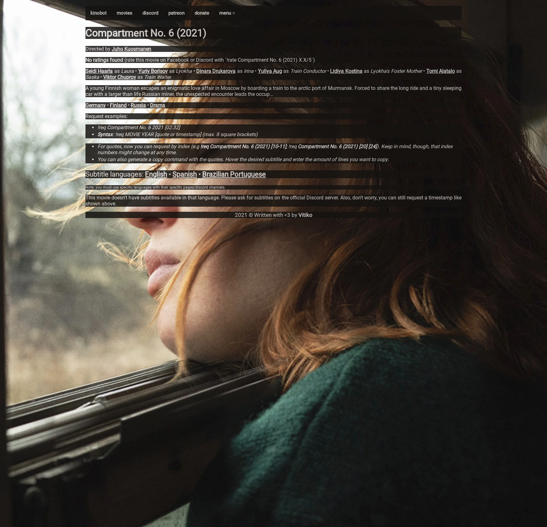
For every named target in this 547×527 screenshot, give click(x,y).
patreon (176, 13)
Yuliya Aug (270, 71)
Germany (95, 105)
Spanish (185, 174)
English (156, 174)
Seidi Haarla (99, 71)
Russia (138, 105)
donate (202, 13)
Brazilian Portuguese (234, 174)
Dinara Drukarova (216, 71)
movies (124, 13)
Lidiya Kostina (346, 71)
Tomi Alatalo (440, 71)
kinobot (99, 13)
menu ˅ (227, 13)
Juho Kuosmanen (131, 49)
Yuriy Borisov (153, 71)
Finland (118, 105)
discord (150, 13)
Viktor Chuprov (119, 77)
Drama (157, 105)
